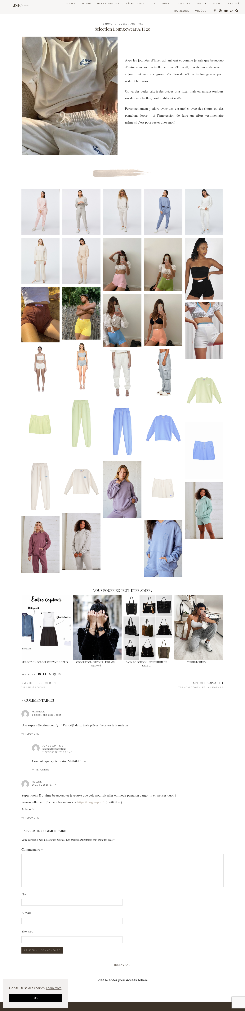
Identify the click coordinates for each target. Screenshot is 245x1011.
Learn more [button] (53, 988)
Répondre (32, 734)
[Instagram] (215, 11)
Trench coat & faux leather (201, 685)
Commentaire (32, 849)
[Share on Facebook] (44, 674)
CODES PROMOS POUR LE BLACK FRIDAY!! (95, 663)
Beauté (234, 3)
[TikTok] (231, 11)
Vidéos (201, 10)
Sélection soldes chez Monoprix (45, 662)
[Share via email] (39, 674)
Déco (166, 3)
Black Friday (108, 3)
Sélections (135, 3)
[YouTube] (226, 11)
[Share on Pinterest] (55, 674)
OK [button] (36, 998)
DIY (153, 3)
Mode (86, 3)
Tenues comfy (196, 662)
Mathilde (38, 711)
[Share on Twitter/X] (49, 674)
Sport (202, 3)
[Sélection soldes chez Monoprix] (46, 627)
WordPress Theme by (223, 1006)
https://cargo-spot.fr (91, 802)
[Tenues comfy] (198, 627)
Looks (71, 3)
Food (217, 3)
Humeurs (181, 10)
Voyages (183, 3)
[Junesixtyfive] (20, 5)
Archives (137, 24)
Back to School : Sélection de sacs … (146, 663)
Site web (27, 931)
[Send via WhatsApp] (60, 674)
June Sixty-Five (52, 745)
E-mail (26, 912)
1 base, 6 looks (39, 685)
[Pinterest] (220, 11)
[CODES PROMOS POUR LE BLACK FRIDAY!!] (97, 627)
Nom (24, 894)
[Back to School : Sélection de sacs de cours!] (147, 627)
